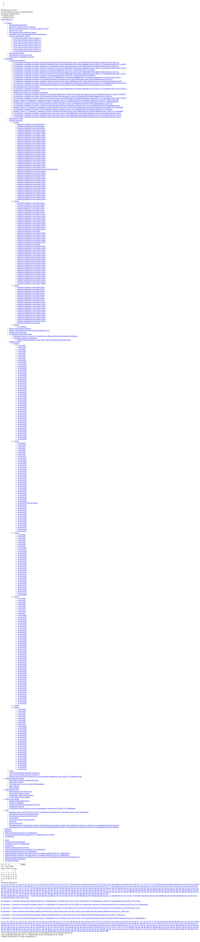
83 (165, 884)
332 (83, 892)
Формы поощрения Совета (14, 778)
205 (110, 888)
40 (75, 884)
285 (145, 890)
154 (158, 886)
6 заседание (22, 355)
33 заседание (22, 405)
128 (82, 886)
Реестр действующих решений (20, 328)
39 (73, 884)
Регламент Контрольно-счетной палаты (23, 816)
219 (150, 888)
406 (101, 894)
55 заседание (22, 700)
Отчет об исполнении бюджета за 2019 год (24, 773)
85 (169, 884)
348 (130, 892)
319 (45, 892)
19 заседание (22, 379)
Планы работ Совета (16, 53)
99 (198, 884)
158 (170, 886)
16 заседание (22, 373)
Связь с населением (12, 799)
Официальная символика (18, 25)
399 (81, 894)
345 (121, 892)
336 (95, 892)
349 (133, 892)
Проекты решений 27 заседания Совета (32, 154)
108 (25, 886)
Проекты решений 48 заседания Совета (32, 193)
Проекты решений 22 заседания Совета (32, 147)
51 (98, 884)
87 (173, 884)
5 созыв (16, 285)
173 (16, 888)
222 (159, 888)
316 (37, 892)
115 (45, 886)
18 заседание (22, 377)
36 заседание (22, 411)
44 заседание (22, 426)
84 (167, 884)
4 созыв (16, 201)
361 (168, 892)
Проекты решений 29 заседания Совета (32, 158)
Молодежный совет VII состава (20, 791)
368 (188, 892)
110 (31, 886)
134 (100, 886)
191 (69, 888)
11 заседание (22, 364)
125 (74, 886)
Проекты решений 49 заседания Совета (32, 195)
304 (2, 892)
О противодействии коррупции (20, 334)
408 (107, 894)
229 (180, 888)
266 (89, 890)
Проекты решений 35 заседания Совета (32, 253)
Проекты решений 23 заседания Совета (32, 238)
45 (86, 884)
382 (31, 894)
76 (150, 884)
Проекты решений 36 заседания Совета (32, 171)
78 (154, 884)
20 (33, 884)
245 (28, 890)
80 (158, 884)
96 (192, 884)
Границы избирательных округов (17, 847)
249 (40, 890)
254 (54, 890)
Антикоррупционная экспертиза (24, 338)
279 (127, 890)
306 (8, 892)
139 (114, 886)
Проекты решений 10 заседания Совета (32, 130)
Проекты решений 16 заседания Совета (32, 139)
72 (142, 884)
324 (60, 892)
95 (190, 884)
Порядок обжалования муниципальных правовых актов (29, 330)
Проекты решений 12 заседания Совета (32, 133)
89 (177, 884)
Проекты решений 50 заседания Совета (32, 197)
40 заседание (22, 418)
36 (67, 884)
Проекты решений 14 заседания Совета (32, 137)
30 (54, 884)
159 (173, 886)
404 (95, 894)
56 (108, 884)
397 (75, 894)
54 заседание (22, 698)
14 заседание (22, 370)
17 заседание (22, 375)
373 (5, 894)
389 (51, 894)
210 (124, 888)
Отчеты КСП (14, 818)
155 (161, 886)
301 (191, 890)
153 (155, 886)
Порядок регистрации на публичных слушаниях (30, 92)
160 (176, 886)
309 (16, 892)
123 (68, 886)
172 (13, 888)
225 (168, 888)
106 (19, 886)
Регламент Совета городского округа (22, 27)
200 (95, 888)
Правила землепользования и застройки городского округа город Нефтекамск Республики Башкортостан (42, 857)
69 (136, 884)
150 (147, 886)
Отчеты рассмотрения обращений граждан (24, 804)
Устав (11, 771)
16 (25, 884)
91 (181, 884)
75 (148, 884)
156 (164, 886)
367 (185, 892)
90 (179, 884)
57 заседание (22, 703)
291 (162, 890)
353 (145, 892)
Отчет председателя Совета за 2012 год (27, 45)
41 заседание (22, 420)
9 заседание (22, 360)
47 (90, 884)
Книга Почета (14, 786)
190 (66, 888)
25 (44, 884)
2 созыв (16, 533)
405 (98, 894)
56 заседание (22, 701)
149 (144, 886)
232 (188, 888)
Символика (9, 846)
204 (107, 888)
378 (19, 894)
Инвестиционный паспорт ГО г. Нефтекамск (21, 833)
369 (191, 892)
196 (83, 888)
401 (86, 894)
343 (115, 892)
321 (51, 892)
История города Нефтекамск (15, 842)
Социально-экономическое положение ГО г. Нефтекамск (25, 849)
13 (19, 884)
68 (133, 884)
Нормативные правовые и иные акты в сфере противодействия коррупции (44, 340)
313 (28, 892)
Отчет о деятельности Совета (19, 36)
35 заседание (22, 409)
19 (31, 884)
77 (152, 884)
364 (177, 892)
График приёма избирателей (19, 801)
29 (52, 884)
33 (61, 884)
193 (75, 888)
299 (186, 890)
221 (156, 888)
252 (49, 890)
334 (89, 892)
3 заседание (22, 349)
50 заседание (22, 437)
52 (100, 884)
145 (132, 886)
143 (126, 886)
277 (121, 890)
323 (57, 892)
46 (88, 884)
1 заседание (22, 345)
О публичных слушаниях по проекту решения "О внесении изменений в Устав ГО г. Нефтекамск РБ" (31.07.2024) (54, 70)
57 (111, 884)
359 (162, 892)
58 (113, 884)
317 (40, 892)
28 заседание (22, 396)
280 (130, 890)
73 (144, 884)
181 (40, 888)
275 (116, 890)
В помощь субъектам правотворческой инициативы (27, 34)
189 (63, 888)
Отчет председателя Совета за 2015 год (27, 40)
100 (2, 886)
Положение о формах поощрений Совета (23, 780)
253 (51, 890)
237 (5, 890)
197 (86, 888)
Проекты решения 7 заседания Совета (31, 208)
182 (43, 888)
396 (72, 894)
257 (63, 890)
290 (159, 890)
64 (125, 884)
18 (29, 884)
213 (133, 888)
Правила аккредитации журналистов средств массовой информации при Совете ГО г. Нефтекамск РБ (45, 776)
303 (197, 890)
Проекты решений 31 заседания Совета (32, 162)
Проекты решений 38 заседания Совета (32, 175)
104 (13, 886)
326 (66, 892)
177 (28, 888)
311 (22, 892)
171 (11, 888)
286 (148, 890)
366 (183, 892)
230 (183, 888)
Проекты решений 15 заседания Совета (32, 223)
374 (8, 894)
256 (60, 890)
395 (69, 894)
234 (194, 888)
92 (183, 884)
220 (153, 888)
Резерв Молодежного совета (19, 793)
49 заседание (22, 435)
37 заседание (22, 413)
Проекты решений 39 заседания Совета (32, 177)
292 (165, 890)
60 (117, 884)
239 (11, 890)
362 (171, 892)
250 (43, 890)
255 (57, 890)
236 (2, 890)
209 (121, 888)
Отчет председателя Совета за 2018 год (27, 51)
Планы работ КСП (15, 823)
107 (22, 886)
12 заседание (22, 366)
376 (13, 894)
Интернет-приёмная (16, 803)
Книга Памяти (14, 788)
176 (25, 888)
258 (66, 890)
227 (174, 888)
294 (171, 890)
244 (25, 890)
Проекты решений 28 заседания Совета (32, 156)
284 (142, 890)
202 (101, 888)
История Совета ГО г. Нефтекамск (17, 844)
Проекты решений (15, 120)
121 (62, 886)
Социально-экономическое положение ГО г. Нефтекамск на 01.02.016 (30, 834)
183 (46, 888)
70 (138, 884)
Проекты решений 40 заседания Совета (32, 178)
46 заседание (22, 430)
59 (115, 884)
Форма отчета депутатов (18, 332)
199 (92, 888)
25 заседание (22, 390)
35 (65, 884)
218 (148, 888)
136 (106, 886)
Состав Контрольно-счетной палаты (22, 819)
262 (78, 890)
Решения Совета (15, 341)
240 (13, 890)
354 (148, 892)
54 (104, 884)
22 (38, 884)
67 (131, 884)
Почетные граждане (16, 782)
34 (63, 884)
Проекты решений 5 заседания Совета (31, 293)
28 (50, 884)
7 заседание (22, 356)
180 (37, 888)
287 (151, 890)
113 (39, 886)
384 (37, 894)
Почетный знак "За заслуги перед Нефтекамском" (27, 784)
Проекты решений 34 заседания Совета (32, 167)
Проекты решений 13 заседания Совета (32, 135)
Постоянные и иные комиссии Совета (22, 32)
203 (104, 888)
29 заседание (22, 398)
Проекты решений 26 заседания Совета (32, 152)
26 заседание (22, 392)
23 (40, 884)
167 (196, 886)
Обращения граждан (16, 806)
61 (119, 884)
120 (59, 886)
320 (48, 892)
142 (123, 886)
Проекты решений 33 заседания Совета (32, 165)
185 (51, 888)
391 (57, 894)
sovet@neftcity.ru (6, 19)
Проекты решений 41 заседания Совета (32, 180)
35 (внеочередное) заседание (28, 503)
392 (60, 894)
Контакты (12, 821)
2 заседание (22, 347)
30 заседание (22, 400)
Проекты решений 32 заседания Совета (32, 163)
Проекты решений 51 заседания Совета (32, 283)
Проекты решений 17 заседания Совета (32, 141)
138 (112, 886)
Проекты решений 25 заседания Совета (32, 150)
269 (98, 890)
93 (186, 884)
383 (34, 894)
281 (133, 890)
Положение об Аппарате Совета (20, 55)
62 (121, 884)
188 (60, 888)
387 (46, 894)
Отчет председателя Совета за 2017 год (27, 49)
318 (43, 892)
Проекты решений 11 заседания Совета (31, 132)
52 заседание (22, 694)
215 (139, 888)
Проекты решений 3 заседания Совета (31, 203)
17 (27, 884)
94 (188, 884)
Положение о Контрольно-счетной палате (24, 814)
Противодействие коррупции (15, 859)
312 (25, 892)
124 (71, 886)
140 (117, 886)
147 (138, 886)
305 (5, 892)
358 (159, 892)
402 (89, 894)
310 (19, 892)
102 (8, 886)
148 (141, 886)
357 (156, 892)
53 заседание (22, 696)
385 (40, 894)
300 (189, 890)
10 (13, 884)
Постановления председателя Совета (26, 87)
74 (146, 884)
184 (49, 888)
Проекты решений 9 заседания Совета (31, 128)
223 (162, 888)
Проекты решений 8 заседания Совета (31, 126)
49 (94, 884)
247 (34, 890)
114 (42, 886)
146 (135, 886)
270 (101, 890)
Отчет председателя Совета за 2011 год (27, 47)
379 (22, 894)
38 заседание (22, 415)
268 (95, 890)
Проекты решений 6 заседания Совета (31, 207)
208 (119, 888)
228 (177, 888)
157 (167, 886)
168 (2, 888)
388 (49, 894)
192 (72, 888)
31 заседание (22, 327)
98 (196, 884)
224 (165, 888)
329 (75, 892)
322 (54, 892)
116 (48, 886)
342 (113, 892)
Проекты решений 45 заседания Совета (32, 188)
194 (78, 888)
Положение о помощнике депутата (21, 57)
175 (22, 888)
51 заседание (22, 439)
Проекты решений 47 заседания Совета (32, 192)
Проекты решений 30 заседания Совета (32, 160)
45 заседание (22, 428)
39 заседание (22, 416)
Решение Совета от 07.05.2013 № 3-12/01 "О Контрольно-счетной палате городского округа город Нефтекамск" (49, 812)
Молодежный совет (12, 789)
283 (139, 890)
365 (180, 892)
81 (161, 884)
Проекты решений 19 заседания (29, 231)
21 (36, 884)
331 (80, 892)
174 (19, 888)
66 (129, 884)
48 (92, 884)
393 (63, 894)
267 (92, 890)
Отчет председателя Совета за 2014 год (27, 42)
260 (72, 890)
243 (22, 890)
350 (136, 892)
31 (56, 884)
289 (156, 890)
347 (127, 892)
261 (75, 890)
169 (5, 888)
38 (71, 884)
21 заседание (22, 383)
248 (37, 890)
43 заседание (22, 424)
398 (78, 894)
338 (101, 892)
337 (98, 892)
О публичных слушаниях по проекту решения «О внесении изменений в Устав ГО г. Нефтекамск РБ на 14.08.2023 (54, 75)
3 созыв (16, 122)
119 (56, 886)
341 (110, 892)
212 (130, 888)
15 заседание (22, 371)
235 (197, 888)
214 (136, 888)
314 (31, 892)
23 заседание (22, 386)
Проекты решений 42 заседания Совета (32, 182)
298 (183, 890)
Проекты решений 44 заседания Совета (32, 186)
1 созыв (16, 705)
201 (98, 888)
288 (153, 890)
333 (86, 892)
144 (129, 886)
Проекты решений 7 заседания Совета (31, 124)
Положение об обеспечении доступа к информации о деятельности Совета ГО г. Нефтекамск (42, 808)
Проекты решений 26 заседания (29, 244)
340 (107, 892)
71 (140, 884)
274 (113, 890)
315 (34, 892)
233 (191, 888)
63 (123, 884)
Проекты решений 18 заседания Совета (32, 143)
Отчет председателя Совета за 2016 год (27, 38)
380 (25, 894)
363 (174, 892)
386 (43, 894)
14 (21, 884)
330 (78, 892)
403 (92, 894)
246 (31, 890)
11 (15, 884)
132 (94, 886)
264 (83, 890)
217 (145, 888)
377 (16, 894)
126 (77, 886)
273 (110, 890)
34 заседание (22, 407)
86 (171, 884)
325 (63, 892)
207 (116, 888)
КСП (7, 810)
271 (104, 890)
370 (194, 892)
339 (104, 892)
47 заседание (22, 431)
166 (193, 886)
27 (48, 884)
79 (156, 884)
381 (28, 894)
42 (79, 884)
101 (5, 886)
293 (168, 890)
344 (118, 892)
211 (127, 888)
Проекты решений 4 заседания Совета (31, 205)
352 (142, 892)
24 (42, 884)
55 (106, 884)
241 (16, 890)
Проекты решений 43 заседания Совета (32, 184)
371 (197, 892)
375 (11, 894)
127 (79, 886)
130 (88, 886)
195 (81, 888)
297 (180, 890)
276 (119, 890)
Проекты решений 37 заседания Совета (32, 173)
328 (72, 892)
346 (124, 892)
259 (69, 890)
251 (46, 890)
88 (175, 884)
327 (69, 892)
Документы (9, 58)
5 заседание (22, 353)
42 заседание (22, 422)
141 (120, 886)
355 (150, 892)
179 (34, 888)
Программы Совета (16, 118)
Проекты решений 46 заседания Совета (32, 190)
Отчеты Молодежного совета (19, 797)
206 (113, 888)
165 (190, 886)
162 (182, 886)
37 (69, 884)
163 (184, 886)
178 (31, 888)
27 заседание (22, 394)
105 (16, 886)
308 (13, 892)
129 (85, 886)
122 (65, 886)
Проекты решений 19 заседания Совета (32, 145)
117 (51, 886)
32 (58, 884)
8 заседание (22, 358)
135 (103, 886)
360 (165, 892)
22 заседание (22, 385)
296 (177, 890)
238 (8, 890)
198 (89, 888)
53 (102, 884)
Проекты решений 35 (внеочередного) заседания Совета (38, 169)
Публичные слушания (17, 60)
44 (83, 884)
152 (152, 886)
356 (153, 892)
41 (77, 884)
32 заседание (22, 403)
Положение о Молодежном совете (21, 795)
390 (54, 894)
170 (8, 888)
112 (37, 886)
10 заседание (22, 362)
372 (2, 894)
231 (185, 888)
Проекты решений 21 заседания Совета (32, 235)
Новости (8, 829)
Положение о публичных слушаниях (26, 90)
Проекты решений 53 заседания (29, 323)
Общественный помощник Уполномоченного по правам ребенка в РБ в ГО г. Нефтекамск (37, 855)
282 (136, 890)
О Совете (8, 23)
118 (53, 886)
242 (19, 890)
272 (107, 890)
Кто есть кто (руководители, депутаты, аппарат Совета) (29, 28)
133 (97, 886)
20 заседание (22, 381)
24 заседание (22, 388)
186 (54, 888)
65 (127, 884)
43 (81, 884)
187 (57, 888)
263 (81, 890)
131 (91, 886)
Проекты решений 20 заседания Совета (32, 233)
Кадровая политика (12, 861)
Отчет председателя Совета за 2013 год (27, 43)
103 (11, 886)
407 (104, 894)
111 (34, 886)
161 (179, 886)
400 (83, 894)
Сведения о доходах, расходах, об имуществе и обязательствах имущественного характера (45, 336)
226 (171, 888)
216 (142, 888)
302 (194, 890)
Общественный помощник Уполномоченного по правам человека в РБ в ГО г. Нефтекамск (37, 853)
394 (66, 894)
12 (17, 884)
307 (11, 892)
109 (28, 886)
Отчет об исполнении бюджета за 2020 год (24, 774)
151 (149, 886)
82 (163, 884)
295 (174, 890)
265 (86, 890)
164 (187, 886)
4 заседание (22, 351)
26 (46, 884)
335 (92, 892)
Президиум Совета (16, 30)
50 (96, 884)
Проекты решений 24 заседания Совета (32, 148)
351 (139, 892)
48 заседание (22, 433)
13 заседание (22, 368)
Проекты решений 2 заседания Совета (31, 287)
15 (23, 884)
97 (194, 884)
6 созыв (16, 325)
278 (124, 890)
